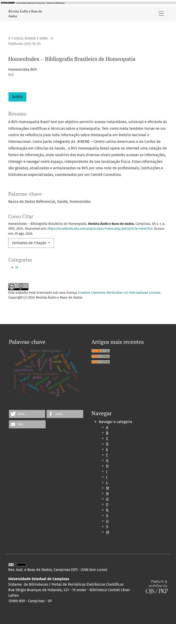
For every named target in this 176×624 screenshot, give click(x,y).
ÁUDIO (17, 97)
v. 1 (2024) (15, 38)
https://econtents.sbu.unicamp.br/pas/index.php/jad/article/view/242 (99, 229)
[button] (27, 414)
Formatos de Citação (29, 243)
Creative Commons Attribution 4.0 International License (119, 293)
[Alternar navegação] (161, 13)
